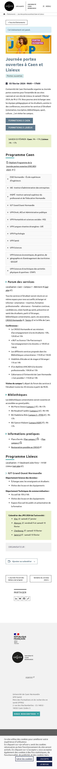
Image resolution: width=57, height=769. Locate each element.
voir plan (16, 466)
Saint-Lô (17, 534)
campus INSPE (35, 422)
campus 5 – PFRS (36, 415)
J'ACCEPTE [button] (44, 759)
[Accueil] (4, 14)
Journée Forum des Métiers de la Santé (16, 578)
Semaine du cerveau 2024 (41, 578)
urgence (29, 677)
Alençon (18, 523)
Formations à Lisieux (20, 128)
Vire (16, 518)
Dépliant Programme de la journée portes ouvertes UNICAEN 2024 (21, 166)
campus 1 (31, 406)
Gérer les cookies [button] (24, 758)
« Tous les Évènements (16, 22)
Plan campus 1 (30, 439)
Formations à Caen (19, 120)
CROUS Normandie (14, 320)
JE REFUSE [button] (44, 764)
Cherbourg (19, 530)
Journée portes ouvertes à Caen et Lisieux (30, 14)
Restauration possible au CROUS (25, 447)
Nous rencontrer (25, 714)
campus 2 (34, 410)
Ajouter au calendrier (22, 561)
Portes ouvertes (15, 76)
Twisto (28, 320)
